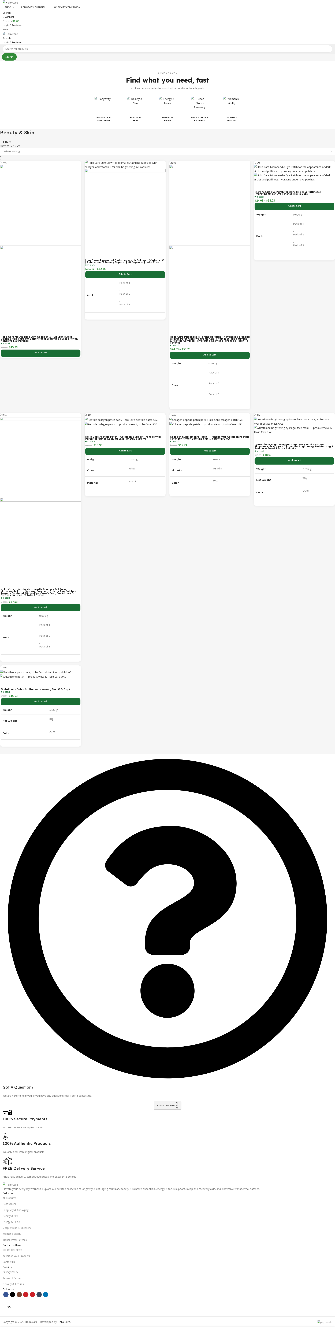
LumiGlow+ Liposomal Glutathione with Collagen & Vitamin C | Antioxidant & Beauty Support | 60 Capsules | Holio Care (124, 261)
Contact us (9, 1261)
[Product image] (40, 285)
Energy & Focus (11, 1222)
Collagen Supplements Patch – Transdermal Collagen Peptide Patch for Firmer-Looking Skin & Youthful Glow (209, 437)
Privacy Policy (10, 1272)
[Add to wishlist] (4, 330)
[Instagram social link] (19, 1294)
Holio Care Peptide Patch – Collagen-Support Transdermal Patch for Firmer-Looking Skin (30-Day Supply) (123, 437)
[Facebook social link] (6, 1294)
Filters (7, 141)
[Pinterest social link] (32, 1294)
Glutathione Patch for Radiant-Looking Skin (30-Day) (35, 689)
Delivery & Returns (13, 1284)
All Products (9, 1198)
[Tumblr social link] (39, 1294)
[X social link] (12, 1294)
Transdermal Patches (15, 1239)
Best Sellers (9, 1204)
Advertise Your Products (16, 1256)
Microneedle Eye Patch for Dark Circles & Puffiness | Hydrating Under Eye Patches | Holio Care (288, 192)
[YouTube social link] (25, 1294)
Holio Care (64, 1322)
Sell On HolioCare (12, 1250)
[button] (40, 353)
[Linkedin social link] (45, 1294)
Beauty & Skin (10, 1216)
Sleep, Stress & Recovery (17, 1227)
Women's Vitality (12, 1233)
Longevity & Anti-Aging (15, 1210)
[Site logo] (10, 2)
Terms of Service (12, 1278)
